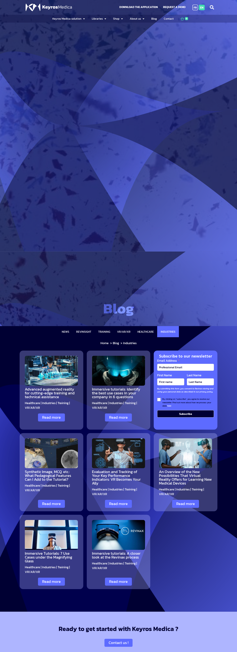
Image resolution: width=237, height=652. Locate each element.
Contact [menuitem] (169, 19)
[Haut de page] (225, 639)
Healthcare (32, 403)
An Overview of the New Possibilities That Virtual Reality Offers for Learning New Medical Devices (185, 477)
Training (63, 403)
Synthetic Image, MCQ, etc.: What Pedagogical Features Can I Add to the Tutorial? (48, 475)
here (169, 405)
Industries (49, 403)
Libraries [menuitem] (97, 19)
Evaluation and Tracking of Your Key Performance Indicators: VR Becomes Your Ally (116, 477)
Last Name (194, 375)
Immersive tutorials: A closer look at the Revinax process (116, 555)
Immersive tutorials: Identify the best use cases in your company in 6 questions (116, 393)
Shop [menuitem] (116, 19)
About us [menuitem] (135, 19)
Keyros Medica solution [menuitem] (66, 19)
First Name (164, 375)
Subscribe (185, 414)
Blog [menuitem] (154, 19)
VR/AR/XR (32, 407)
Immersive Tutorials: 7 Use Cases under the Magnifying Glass (48, 557)
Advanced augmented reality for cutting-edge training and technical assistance (50, 393)
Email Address (167, 360)
